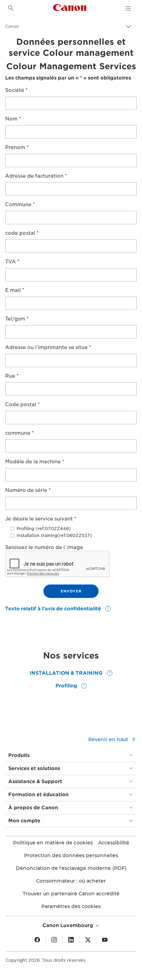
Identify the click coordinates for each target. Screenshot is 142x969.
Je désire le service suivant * (40, 519)
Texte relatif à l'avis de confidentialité (53, 608)
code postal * (22, 233)
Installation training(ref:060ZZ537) (54, 535)
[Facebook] (37, 940)
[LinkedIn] (71, 940)
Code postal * (22, 404)
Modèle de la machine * (34, 461)
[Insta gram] (54, 940)
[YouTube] (104, 940)
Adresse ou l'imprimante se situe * (48, 347)
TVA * (12, 261)
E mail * (14, 290)
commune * (19, 433)
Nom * (13, 119)
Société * (16, 90)
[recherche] (11, 8)
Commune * (20, 204)
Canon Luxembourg (68, 925)
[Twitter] (87, 940)
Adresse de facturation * (36, 176)
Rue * (12, 376)
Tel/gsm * (17, 319)
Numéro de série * (28, 490)
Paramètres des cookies (71, 906)
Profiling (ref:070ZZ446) (44, 528)
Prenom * (17, 147)
